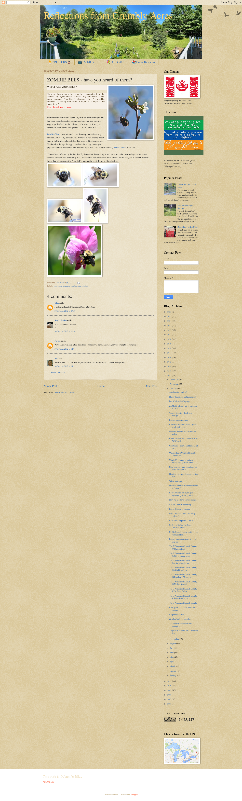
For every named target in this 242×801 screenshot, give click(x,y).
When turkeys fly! (176, 481)
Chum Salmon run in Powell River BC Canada (183, 440)
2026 (169, 311)
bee (55, 285)
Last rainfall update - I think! (181, 520)
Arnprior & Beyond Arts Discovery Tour (183, 631)
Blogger (134, 794)
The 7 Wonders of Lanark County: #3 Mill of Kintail (183, 583)
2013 (169, 370)
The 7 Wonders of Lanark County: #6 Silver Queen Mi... (183, 554)
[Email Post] (78, 282)
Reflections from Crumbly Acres (108, 15)
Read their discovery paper (60, 107)
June (172, 652)
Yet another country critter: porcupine (180, 624)
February (174, 670)
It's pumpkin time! (177, 614)
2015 (169, 361)
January (173, 675)
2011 (169, 681)
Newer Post (50, 386)
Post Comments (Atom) (65, 392)
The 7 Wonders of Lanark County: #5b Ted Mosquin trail (183, 561)
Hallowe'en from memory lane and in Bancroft (183, 487)
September (174, 638)
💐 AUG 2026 (115, 62)
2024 (169, 320)
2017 (169, 352)
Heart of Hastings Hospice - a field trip (183, 475)
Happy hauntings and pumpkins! (182, 396)
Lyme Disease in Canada (179, 508)
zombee (74, 285)
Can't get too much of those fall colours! (182, 608)
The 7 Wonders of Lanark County (183, 602)
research (66, 285)
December (174, 379)
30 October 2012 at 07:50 (64, 310)
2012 (169, 375)
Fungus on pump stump (178, 419)
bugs (60, 285)
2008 (169, 694)
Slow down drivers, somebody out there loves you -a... (183, 468)
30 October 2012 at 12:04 (64, 348)
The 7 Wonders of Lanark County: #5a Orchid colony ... (183, 568)
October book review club (180, 619)
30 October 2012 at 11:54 (64, 331)
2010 (169, 685)
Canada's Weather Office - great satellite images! (182, 425)
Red (56, 358)
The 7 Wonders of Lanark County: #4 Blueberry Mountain (183, 575)
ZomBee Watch (54, 134)
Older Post (151, 386)
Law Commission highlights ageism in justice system (181, 494)
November (174, 383)
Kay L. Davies (60, 320)
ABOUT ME (48, 781)
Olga (56, 302)
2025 (169, 316)
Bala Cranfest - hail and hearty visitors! (182, 514)
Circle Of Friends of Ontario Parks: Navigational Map (181, 461)
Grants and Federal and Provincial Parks (183, 447)
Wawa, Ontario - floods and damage (180, 414)
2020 (169, 339)
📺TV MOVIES (88, 62)
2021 (169, 334)
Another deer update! (178, 392)
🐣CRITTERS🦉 (59, 62)
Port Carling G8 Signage (179, 401)
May (172, 657)
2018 (169, 348)
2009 (169, 690)
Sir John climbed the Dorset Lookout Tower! (181, 526)
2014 (169, 366)
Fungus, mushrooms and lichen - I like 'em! (183, 540)
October (173, 388)
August (173, 643)
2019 (169, 343)
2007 (169, 699)
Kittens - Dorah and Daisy (180, 504)
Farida (57, 340)
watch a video (120, 147)
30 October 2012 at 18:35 (64, 366)
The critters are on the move (186, 185)
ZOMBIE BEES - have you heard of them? (183, 407)
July (172, 647)
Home (101, 386)
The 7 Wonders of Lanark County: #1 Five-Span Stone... (183, 597)
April (172, 661)
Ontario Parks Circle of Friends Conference (182, 454)
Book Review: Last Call (187, 226)
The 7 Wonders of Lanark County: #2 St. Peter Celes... (183, 590)
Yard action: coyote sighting (185, 207)
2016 (169, 357)
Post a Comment (58, 372)
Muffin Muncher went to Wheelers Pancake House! (183, 533)
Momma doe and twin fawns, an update (182, 432)
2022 (169, 330)
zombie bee (83, 285)
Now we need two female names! (183, 499)
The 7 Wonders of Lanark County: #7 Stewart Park (183, 547)
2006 (169, 703)
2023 (169, 325)
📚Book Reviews (143, 62)
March (173, 666)
